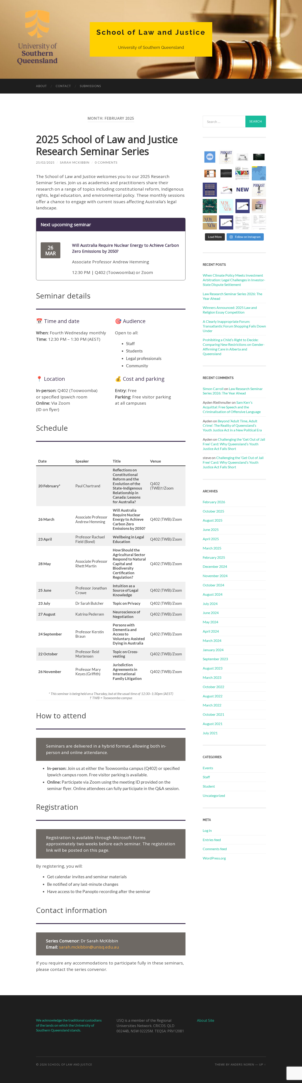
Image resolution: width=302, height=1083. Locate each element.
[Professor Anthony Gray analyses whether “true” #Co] (210, 222)
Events (208, 768)
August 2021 (212, 723)
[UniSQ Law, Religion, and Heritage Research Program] (210, 157)
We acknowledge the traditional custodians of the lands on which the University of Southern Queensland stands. (69, 1025)
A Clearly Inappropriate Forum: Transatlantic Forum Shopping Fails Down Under (234, 326)
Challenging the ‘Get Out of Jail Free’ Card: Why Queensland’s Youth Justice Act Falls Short (234, 444)
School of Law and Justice (151, 32)
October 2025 (213, 511)
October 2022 (213, 687)
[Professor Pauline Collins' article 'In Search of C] (226, 222)
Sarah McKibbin (75, 162)
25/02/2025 (45, 162)
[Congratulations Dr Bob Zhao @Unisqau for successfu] (226, 173)
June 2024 (211, 612)
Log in (207, 830)
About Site (205, 1020)
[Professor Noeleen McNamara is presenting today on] (242, 222)
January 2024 (213, 650)
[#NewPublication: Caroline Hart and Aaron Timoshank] (242, 190)
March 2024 (212, 640)
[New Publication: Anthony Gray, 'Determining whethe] (242, 206)
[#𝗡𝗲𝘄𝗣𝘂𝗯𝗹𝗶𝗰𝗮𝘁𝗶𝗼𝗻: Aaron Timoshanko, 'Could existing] (226, 206)
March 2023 (212, 677)
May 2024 (210, 622)
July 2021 (210, 733)
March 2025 (212, 548)
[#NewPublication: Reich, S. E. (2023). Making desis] (210, 190)
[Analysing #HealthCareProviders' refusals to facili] (226, 190)
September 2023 (215, 659)
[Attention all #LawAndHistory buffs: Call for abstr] (242, 173)
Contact (63, 86)
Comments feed (215, 849)
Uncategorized (214, 795)
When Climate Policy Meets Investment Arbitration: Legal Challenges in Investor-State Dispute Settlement (234, 280)
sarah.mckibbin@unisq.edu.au (89, 947)
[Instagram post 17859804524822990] (210, 206)
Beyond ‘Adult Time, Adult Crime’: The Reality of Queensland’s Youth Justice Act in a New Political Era (232, 425)
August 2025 (212, 520)
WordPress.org (214, 858)
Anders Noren (242, 1064)
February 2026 (214, 502)
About (41, 86)
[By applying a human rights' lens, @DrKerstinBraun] (259, 173)
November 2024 (215, 576)
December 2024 (215, 566)
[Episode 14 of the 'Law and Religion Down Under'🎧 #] (226, 157)
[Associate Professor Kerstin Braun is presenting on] (259, 222)
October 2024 (213, 585)
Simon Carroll (213, 389)
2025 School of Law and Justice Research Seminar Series (107, 145)
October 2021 (213, 714)
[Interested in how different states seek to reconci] (259, 206)
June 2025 (211, 529)
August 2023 (212, 668)
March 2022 (212, 705)
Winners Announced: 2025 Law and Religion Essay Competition (230, 309)
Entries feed (212, 840)
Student (209, 786)
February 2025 (214, 557)
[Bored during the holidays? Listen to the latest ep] (259, 190)
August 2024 (212, 594)
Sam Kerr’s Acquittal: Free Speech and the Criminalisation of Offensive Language (232, 407)
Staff (206, 777)
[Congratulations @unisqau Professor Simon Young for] (259, 157)
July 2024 (210, 603)
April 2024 (211, 631)
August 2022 (212, 696)
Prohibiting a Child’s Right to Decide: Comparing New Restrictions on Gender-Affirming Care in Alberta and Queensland (234, 347)
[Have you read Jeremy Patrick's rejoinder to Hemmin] (210, 173)
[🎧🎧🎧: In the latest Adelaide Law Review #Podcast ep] (242, 157)
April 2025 (211, 539)
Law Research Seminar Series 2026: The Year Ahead (232, 296)
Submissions (90, 86)
